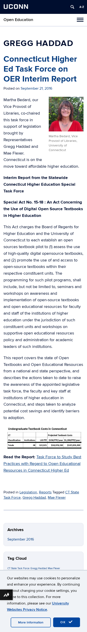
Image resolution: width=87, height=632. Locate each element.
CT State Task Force (18, 568)
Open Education (18, 19)
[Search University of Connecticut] (72, 7)
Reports (45, 492)
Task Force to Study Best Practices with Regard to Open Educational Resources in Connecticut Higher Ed (42, 464)
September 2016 (20, 539)
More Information (30, 622)
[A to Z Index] (81, 7)
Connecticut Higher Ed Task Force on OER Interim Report (40, 69)
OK (63, 622)
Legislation (28, 492)
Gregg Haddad (34, 497)
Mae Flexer (57, 497)
